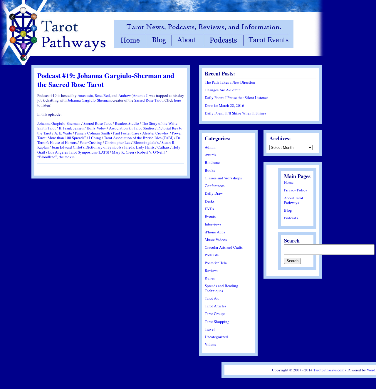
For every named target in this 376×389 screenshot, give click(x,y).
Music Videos (216, 239)
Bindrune (212, 162)
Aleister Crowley (155, 133)
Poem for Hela (216, 262)
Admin (210, 147)
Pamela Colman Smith (92, 133)
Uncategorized (216, 336)
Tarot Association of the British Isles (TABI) (138, 137)
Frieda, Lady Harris (139, 147)
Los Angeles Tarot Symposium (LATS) (78, 152)
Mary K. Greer (123, 152)
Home (288, 182)
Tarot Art (212, 298)
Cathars (163, 147)
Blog (288, 210)
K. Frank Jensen (71, 128)
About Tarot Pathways (293, 200)
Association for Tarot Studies (132, 128)
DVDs (209, 208)
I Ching (95, 137)
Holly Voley (96, 128)
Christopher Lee (117, 142)
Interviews (213, 224)
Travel (210, 329)
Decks (209, 201)
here (177, 100)
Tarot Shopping (217, 321)
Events (210, 216)
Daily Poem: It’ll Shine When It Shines (235, 113)
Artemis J (140, 95)
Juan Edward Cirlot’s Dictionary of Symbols (86, 147)
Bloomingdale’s (146, 142)
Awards (210, 154)
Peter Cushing (91, 142)
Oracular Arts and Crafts (224, 247)
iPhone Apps (215, 232)
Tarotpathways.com (328, 370)
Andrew (124, 95)
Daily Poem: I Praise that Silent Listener (236, 97)
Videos (210, 344)
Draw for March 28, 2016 (224, 105)
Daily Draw (214, 193)
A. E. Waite (63, 133)
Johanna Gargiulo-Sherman (89, 100)
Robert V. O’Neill (151, 152)
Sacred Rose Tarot (148, 100)
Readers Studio (127, 123)
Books (210, 170)
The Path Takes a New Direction (230, 82)
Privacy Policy (295, 190)
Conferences (214, 185)
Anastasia (85, 95)
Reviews (211, 270)
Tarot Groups (215, 313)
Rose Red (102, 95)
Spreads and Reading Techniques (221, 288)
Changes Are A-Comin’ (223, 89)
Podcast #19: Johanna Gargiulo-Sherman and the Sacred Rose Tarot (105, 79)
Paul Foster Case (126, 133)
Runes (210, 278)
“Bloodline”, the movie (56, 156)
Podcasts (212, 254)
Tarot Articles (215, 306)
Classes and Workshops (223, 178)
